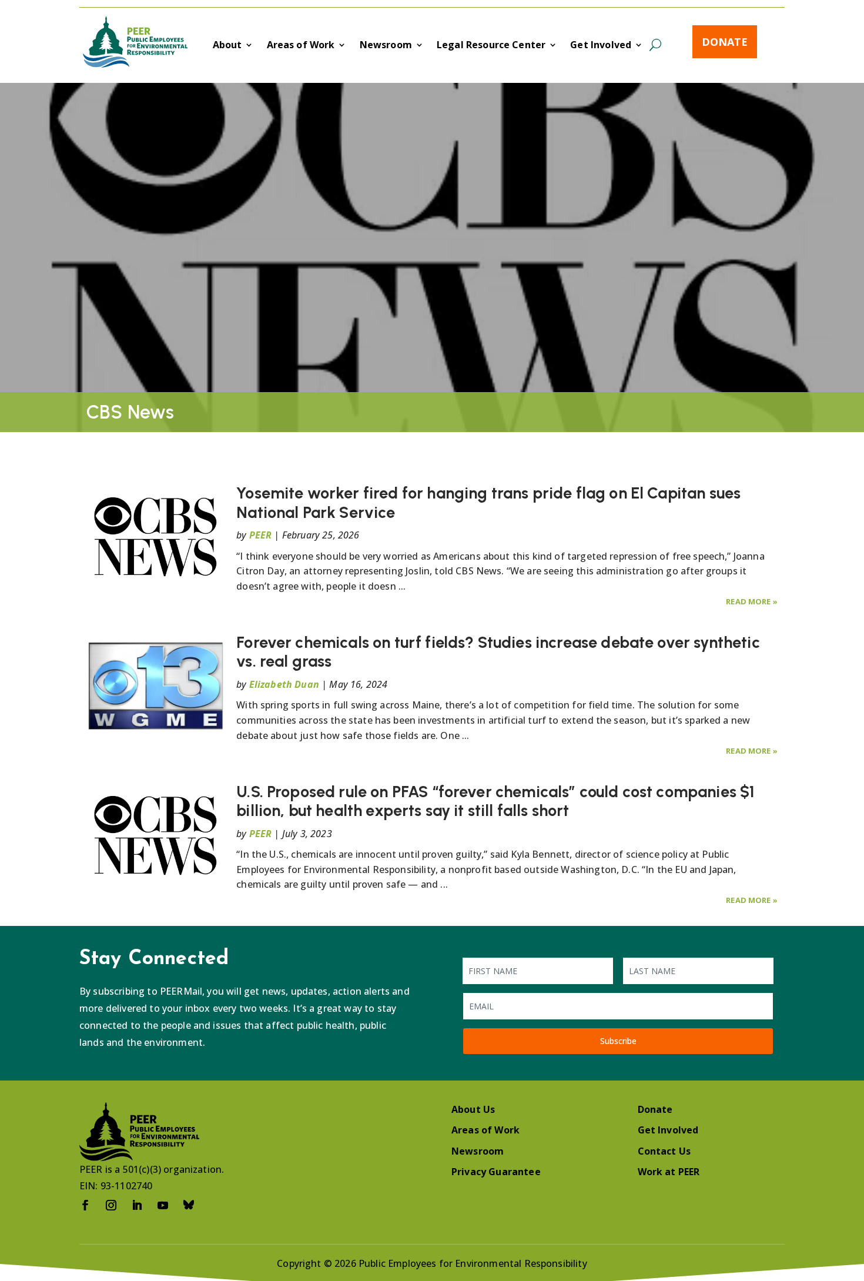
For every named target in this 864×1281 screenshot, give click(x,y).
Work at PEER (669, 1171)
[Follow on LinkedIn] (137, 1205)
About (227, 46)
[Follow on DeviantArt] (188, 1205)
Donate (725, 42)
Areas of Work (301, 46)
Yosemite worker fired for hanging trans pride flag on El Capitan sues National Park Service (488, 502)
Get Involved (600, 46)
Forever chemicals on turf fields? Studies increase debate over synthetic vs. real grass (498, 652)
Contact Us (664, 1151)
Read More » (752, 601)
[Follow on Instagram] (111, 1205)
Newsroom (386, 46)
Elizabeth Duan (284, 684)
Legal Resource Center (491, 46)
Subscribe (618, 1040)
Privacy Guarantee (496, 1171)
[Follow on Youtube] (162, 1205)
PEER (260, 535)
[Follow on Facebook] (85, 1205)
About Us (473, 1109)
